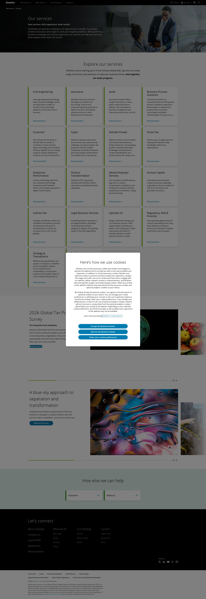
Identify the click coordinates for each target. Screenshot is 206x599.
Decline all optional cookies (103, 332)
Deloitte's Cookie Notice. (112, 316)
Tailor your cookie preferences (103, 337)
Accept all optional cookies (103, 326)
